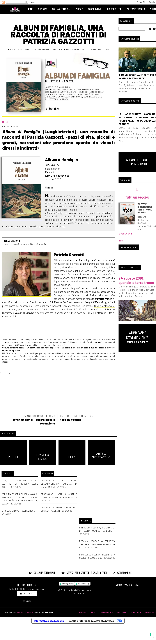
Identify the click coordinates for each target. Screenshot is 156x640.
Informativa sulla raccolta (49, 620)
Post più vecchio (70, 419)
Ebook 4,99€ (125, 233)
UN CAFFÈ (97, 342)
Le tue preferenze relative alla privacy (91, 620)
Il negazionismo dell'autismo (18, 510)
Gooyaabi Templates (24, 612)
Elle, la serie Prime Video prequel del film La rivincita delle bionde (20, 483)
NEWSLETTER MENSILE (11, 342)
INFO (121, 240)
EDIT (107, 49)
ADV (67, 49)
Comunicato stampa (77, 49)
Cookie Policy (83, 584)
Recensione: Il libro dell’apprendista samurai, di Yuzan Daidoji (59, 483)
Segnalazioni (96, 49)
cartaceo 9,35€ (53, 179)
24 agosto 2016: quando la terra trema (136, 280)
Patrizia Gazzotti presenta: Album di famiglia (25, 244)
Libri (88, 49)
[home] (16, 9)
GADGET (17, 345)
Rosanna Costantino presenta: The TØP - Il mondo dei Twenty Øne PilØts (97, 544)
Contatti (93, 612)
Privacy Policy (67, 584)
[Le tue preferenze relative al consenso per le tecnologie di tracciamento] (151, 635)
